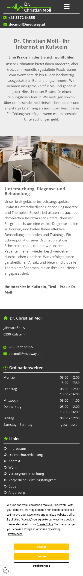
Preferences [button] (15, 534)
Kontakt (14, 461)
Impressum (17, 448)
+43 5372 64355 (21, 17)
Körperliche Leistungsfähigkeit (32, 480)
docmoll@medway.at (27, 24)
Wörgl (13, 467)
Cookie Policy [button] (45, 524)
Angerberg (17, 492)
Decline (41, 556)
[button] (66, 6)
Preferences (41, 565)
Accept (41, 547)
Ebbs (12, 486)
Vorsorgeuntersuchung (26, 473)
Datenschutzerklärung (26, 455)
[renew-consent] (5, 571)
